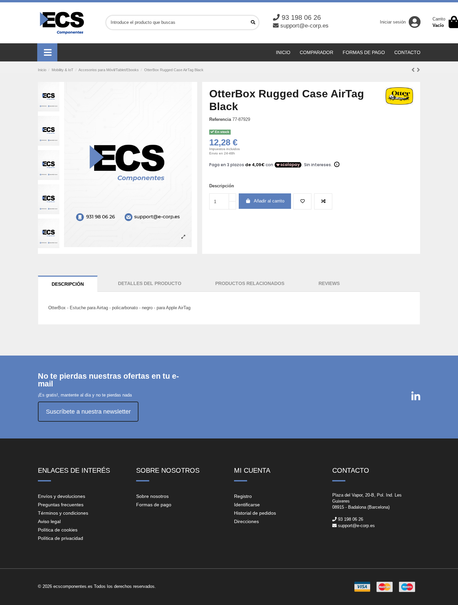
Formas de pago (153, 504)
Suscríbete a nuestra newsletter (88, 411)
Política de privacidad (60, 538)
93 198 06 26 (301, 17)
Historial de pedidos (255, 513)
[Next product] (418, 70)
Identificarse (247, 504)
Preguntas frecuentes (60, 504)
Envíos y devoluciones (61, 496)
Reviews (329, 283)
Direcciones (246, 521)
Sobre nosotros (152, 496)
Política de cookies (57, 529)
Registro (243, 496)
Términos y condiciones (63, 513)
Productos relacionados (249, 283)
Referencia (220, 119)
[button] (47, 52)
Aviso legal (49, 521)
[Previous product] (414, 70)
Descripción (68, 284)
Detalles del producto (149, 283)
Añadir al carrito (269, 200)
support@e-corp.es (304, 25)
